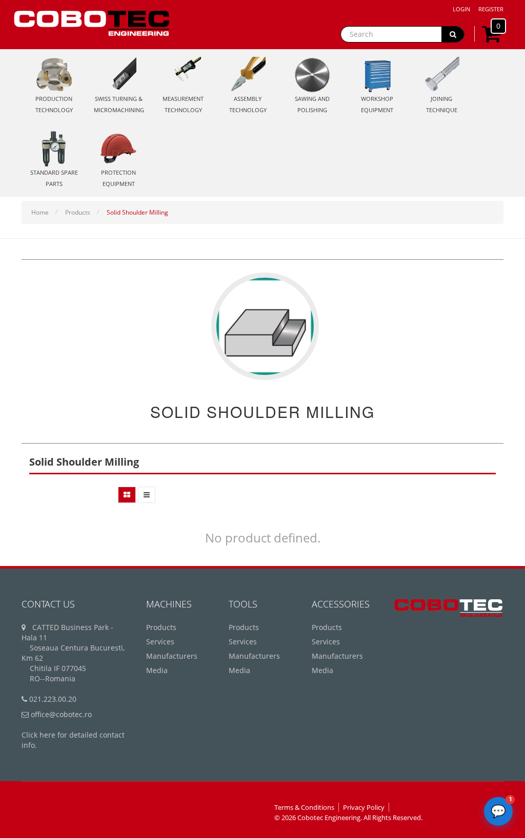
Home (40, 212)
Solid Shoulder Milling (137, 212)
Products (77, 212)
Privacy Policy (364, 807)
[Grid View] (127, 495)
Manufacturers (171, 656)
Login (461, 9)
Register (490, 9)
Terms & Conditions (304, 807)
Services (160, 641)
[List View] (146, 495)
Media (157, 670)
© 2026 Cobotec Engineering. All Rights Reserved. (348, 817)
